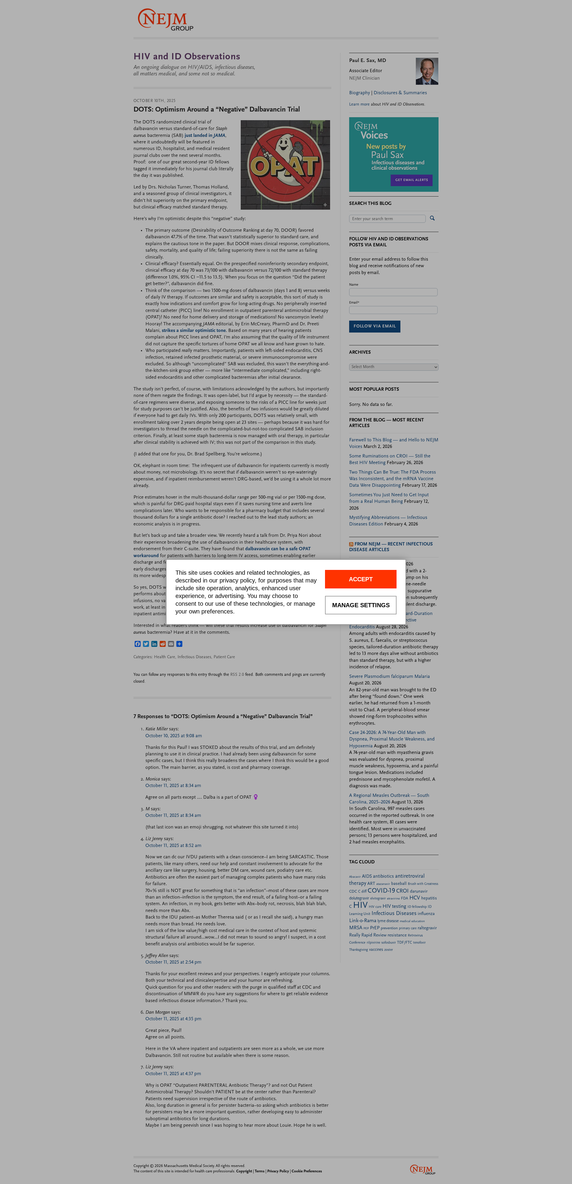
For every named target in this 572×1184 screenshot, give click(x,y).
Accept (361, 579)
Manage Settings (361, 605)
